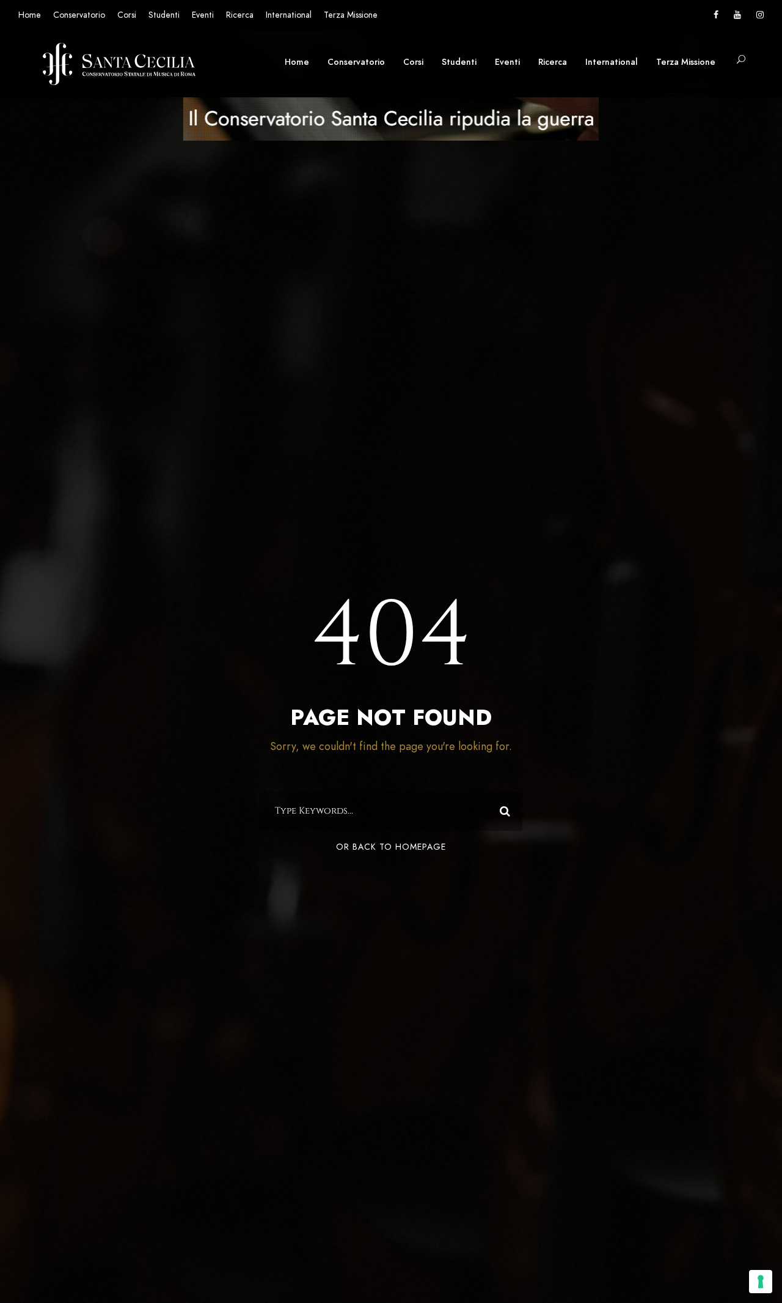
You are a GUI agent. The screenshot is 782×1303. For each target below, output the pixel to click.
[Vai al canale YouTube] (737, 15)
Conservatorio (79, 15)
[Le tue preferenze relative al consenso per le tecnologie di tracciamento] (760, 1281)
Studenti (164, 15)
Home (29, 15)
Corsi (126, 15)
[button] (741, 60)
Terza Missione (351, 15)
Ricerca (240, 15)
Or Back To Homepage (391, 847)
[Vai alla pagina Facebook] (716, 15)
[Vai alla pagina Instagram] (760, 15)
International (289, 15)
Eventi (203, 15)
